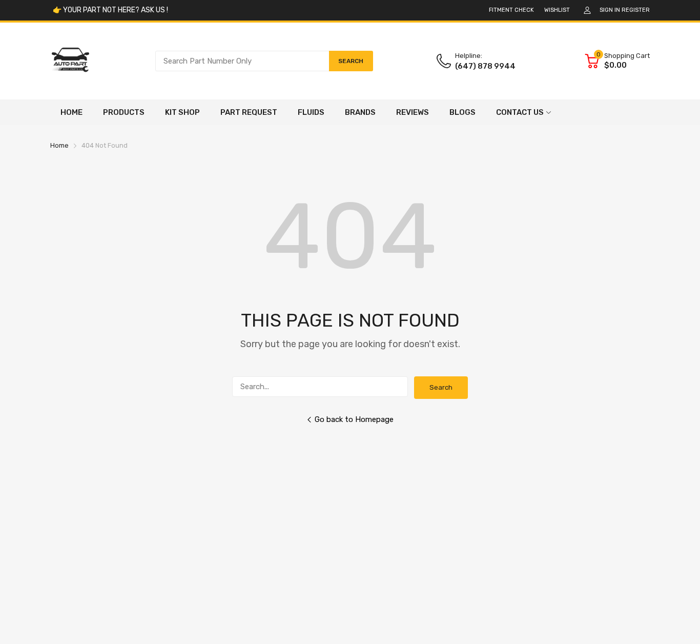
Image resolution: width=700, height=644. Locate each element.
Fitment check (511, 10)
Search (440, 387)
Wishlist (557, 10)
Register (636, 10)
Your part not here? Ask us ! (114, 10)
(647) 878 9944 (485, 66)
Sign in (610, 10)
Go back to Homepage (354, 419)
